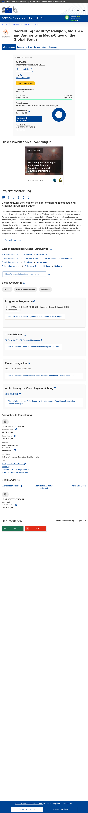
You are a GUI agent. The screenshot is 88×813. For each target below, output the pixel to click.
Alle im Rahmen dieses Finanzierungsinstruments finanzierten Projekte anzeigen (41, 376)
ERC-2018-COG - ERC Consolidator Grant (22, 340)
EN (8, 197)
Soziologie (28, 254)
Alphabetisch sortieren (11, 486)
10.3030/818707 (22, 78)
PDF (37, 528)
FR (18, 197)
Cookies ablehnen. (61, 809)
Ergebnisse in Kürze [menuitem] (24, 47)
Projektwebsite (23, 70)
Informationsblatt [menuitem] (9, 47)
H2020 (37, 24)
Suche (78, 9)
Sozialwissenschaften (10, 254)
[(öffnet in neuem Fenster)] (10, 9)
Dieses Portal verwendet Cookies (29, 804)
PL (28, 197)
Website (8, 467)
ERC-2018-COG (12, 394)
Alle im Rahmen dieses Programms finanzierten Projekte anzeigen (35, 316)
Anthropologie (42, 262)
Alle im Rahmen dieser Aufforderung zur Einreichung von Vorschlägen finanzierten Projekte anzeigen (41, 402)
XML (14, 528)
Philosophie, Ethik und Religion (37, 266)
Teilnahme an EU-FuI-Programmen (18, 470)
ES (13, 197)
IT (23, 197)
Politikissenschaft (31, 258)
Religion (58, 266)
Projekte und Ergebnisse (21, 24)
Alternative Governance (25, 289)
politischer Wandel (49, 258)
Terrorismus (66, 258)
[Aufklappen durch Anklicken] (80, 495)
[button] (72, 9)
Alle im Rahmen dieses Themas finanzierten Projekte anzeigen (33, 347)
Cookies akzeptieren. (27, 809)
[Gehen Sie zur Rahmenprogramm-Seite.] (6, 33)
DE (3, 197)
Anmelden (67, 9)
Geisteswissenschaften (11, 266)
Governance (41, 254)
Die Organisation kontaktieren (16, 464)
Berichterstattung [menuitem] (40, 47)
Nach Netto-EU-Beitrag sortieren (44, 487)
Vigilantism (45, 289)
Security (7, 289)
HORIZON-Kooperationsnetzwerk (17, 472)
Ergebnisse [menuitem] (53, 47)
